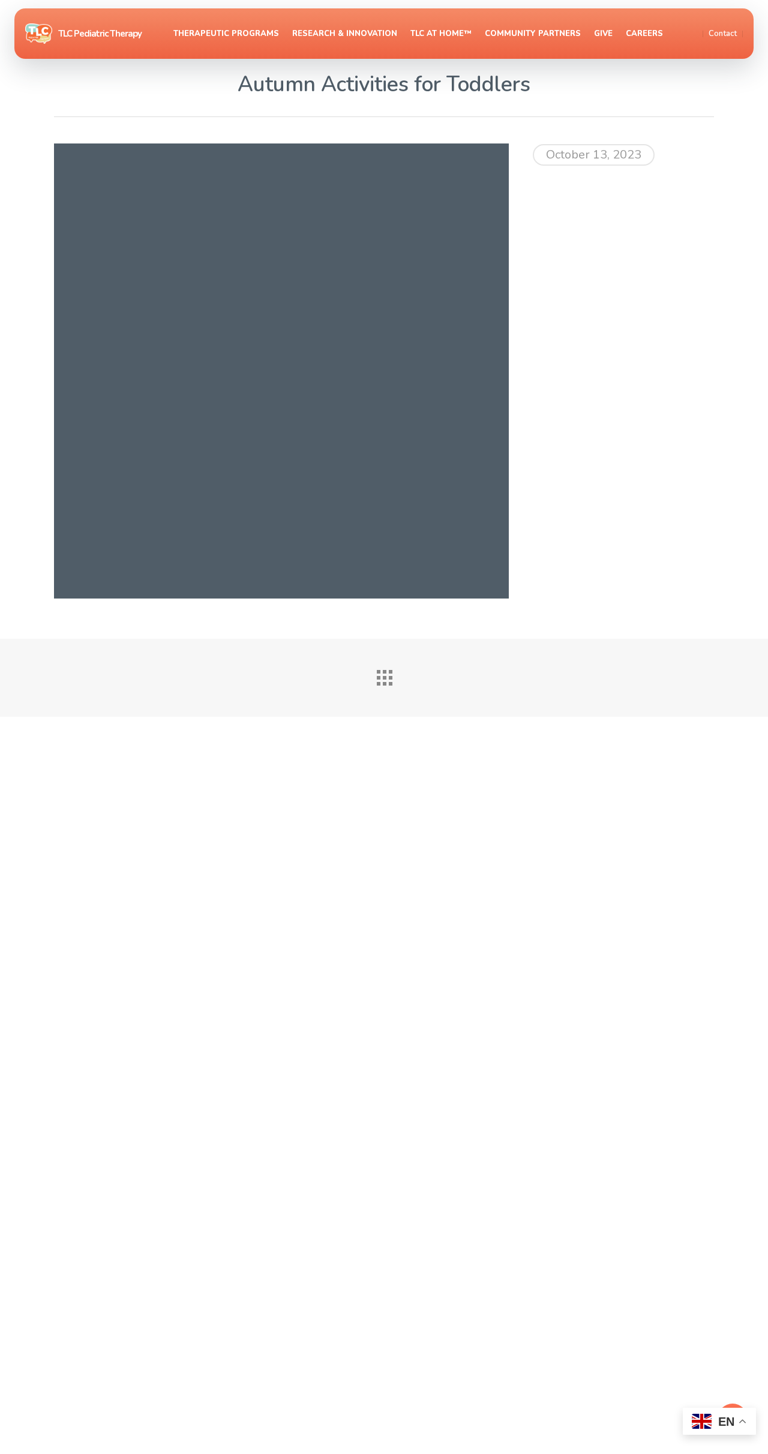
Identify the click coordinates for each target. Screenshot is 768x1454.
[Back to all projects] (384, 675)
